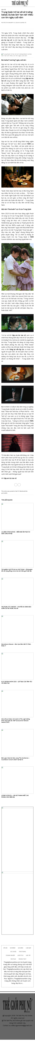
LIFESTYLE (20, 955)
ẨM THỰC (13, 959)
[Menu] (2, 3)
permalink (4, 493)
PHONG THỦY (22, 959)
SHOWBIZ (12, 948)
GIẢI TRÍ (28, 955)
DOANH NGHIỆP (10, 955)
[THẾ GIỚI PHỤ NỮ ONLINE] (20, 3)
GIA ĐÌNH (20, 948)
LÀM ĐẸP (28, 948)
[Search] (5, 3)
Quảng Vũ (23, 22)
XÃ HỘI (5, 948)
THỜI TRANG (22, 951)
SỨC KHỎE (13, 951)
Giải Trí (3, 9)
